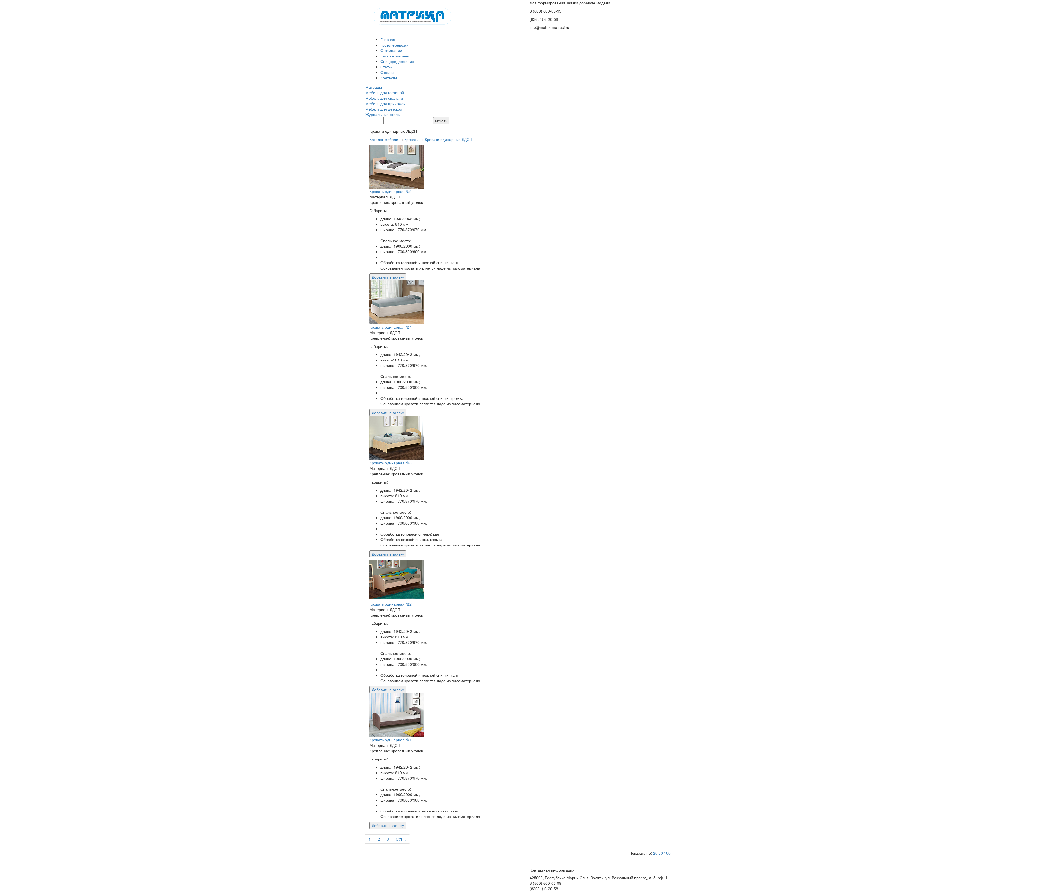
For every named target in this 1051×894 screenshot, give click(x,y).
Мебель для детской (383, 109)
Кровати (411, 139)
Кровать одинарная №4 (390, 327)
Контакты (388, 77)
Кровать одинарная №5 (390, 191)
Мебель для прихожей (385, 103)
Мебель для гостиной (384, 92)
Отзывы (387, 72)
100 (667, 853)
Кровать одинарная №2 (390, 604)
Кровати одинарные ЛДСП (448, 139)
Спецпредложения (397, 61)
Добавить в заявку (388, 277)
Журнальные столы (382, 114)
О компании (391, 50)
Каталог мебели (394, 56)
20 (655, 853)
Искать (441, 120)
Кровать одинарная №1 (390, 739)
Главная (387, 39)
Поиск (375, 121)
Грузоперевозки (394, 45)
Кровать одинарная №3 (390, 462)
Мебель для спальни (384, 98)
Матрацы (373, 87)
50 (661, 853)
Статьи (386, 67)
